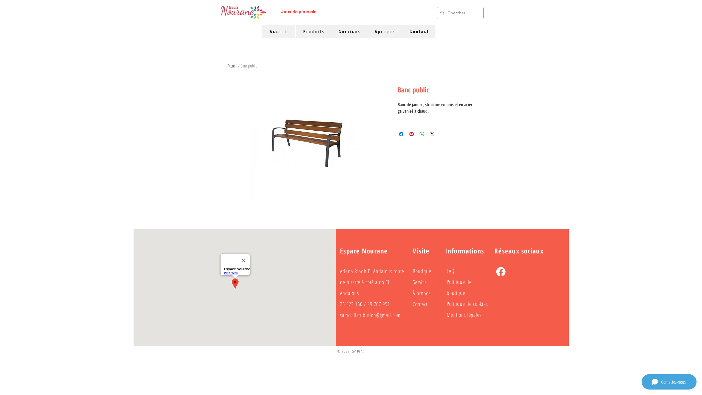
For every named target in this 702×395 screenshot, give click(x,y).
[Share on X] (432, 134)
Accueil (232, 66)
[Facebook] (501, 272)
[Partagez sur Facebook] (401, 134)
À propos (422, 293)
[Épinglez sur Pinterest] (411, 134)
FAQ (450, 271)
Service (420, 282)
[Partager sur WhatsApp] (422, 134)
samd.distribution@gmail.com (370, 315)
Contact (420, 304)
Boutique (422, 271)
